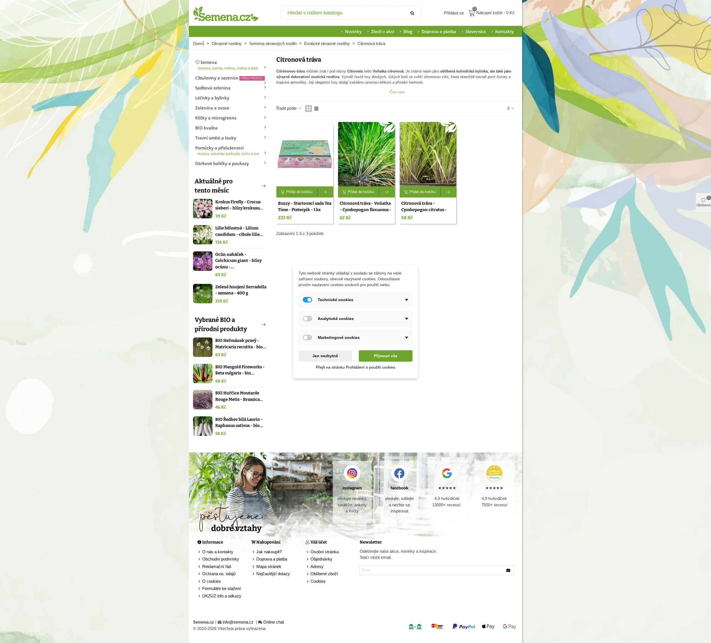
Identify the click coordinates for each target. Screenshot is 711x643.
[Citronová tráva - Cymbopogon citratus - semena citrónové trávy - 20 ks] (428, 154)
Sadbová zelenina (213, 88)
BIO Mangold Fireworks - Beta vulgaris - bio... (240, 370)
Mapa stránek (268, 566)
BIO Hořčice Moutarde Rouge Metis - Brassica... (239, 396)
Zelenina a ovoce (212, 108)
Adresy (317, 566)
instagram (352, 488)
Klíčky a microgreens (215, 118)
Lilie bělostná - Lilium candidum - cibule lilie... (239, 231)
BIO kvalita (206, 128)
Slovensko (475, 31)
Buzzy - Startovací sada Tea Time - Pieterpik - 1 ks (304, 206)
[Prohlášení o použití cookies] (308, 581)
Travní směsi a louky (215, 138)
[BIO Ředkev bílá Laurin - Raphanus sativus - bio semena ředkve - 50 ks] (202, 426)
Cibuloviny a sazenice (229, 78)
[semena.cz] (226, 13)
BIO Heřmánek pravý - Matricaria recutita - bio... (240, 343)
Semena (227, 64)
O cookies (211, 581)
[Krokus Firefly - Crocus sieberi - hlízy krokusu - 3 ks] (202, 208)
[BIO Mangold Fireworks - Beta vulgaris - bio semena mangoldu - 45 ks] (202, 373)
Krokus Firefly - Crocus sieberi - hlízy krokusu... (239, 205)
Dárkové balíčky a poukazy (222, 163)
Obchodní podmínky (220, 559)
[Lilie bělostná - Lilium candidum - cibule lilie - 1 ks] (202, 234)
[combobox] (343, 12)
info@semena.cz (239, 622)
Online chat (273, 622)
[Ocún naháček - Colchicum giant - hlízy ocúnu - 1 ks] (202, 261)
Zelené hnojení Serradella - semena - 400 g (240, 290)
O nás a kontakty (217, 551)
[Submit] (412, 12)
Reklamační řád (216, 566)
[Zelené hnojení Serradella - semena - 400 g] (202, 293)
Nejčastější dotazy (273, 573)
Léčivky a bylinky (212, 98)
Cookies (318, 581)
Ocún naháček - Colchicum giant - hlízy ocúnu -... (238, 260)
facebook (399, 488)
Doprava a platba (439, 31)
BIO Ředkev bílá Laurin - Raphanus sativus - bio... (239, 422)
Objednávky (321, 559)
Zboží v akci (382, 31)
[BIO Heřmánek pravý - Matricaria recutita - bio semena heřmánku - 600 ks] (202, 347)
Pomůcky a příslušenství (227, 150)
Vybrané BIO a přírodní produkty (221, 324)
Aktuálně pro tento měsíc (214, 185)
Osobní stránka (325, 551)
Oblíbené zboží (324, 573)
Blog (408, 31)
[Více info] (325, 192)
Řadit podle (287, 108)
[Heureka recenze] (494, 473)
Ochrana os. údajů (219, 573)
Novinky (353, 31)
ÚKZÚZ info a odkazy (221, 596)
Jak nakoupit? (269, 551)
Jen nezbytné (325, 356)
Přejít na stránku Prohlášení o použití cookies (355, 367)
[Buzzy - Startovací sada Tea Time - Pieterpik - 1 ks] (304, 154)
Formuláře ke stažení (221, 588)
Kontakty (504, 31)
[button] (254, 186)
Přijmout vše (385, 356)
